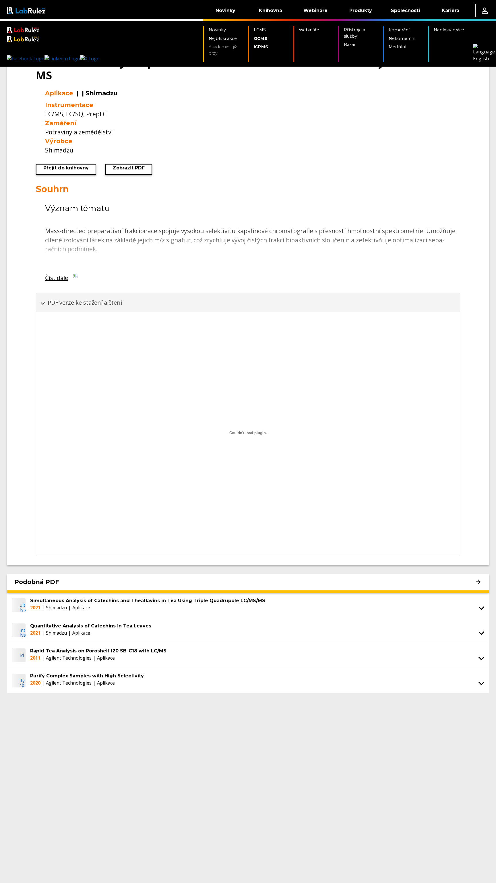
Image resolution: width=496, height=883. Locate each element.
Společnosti (405, 10)
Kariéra (450, 10)
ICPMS (261, 46)
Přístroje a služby (354, 33)
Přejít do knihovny (66, 168)
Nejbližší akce (223, 38)
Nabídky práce (449, 29)
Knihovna (270, 10)
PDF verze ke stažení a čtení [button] (85, 302)
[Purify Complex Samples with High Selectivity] (19, 680)
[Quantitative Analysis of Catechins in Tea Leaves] (19, 630)
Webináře (315, 10)
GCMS (260, 38)
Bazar (350, 44)
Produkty (360, 10)
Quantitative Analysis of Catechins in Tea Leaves (90, 626)
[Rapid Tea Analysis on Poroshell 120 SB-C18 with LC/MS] (19, 655)
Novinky (225, 10)
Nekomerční (402, 38)
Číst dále (56, 278)
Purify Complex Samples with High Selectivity (87, 676)
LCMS (260, 29)
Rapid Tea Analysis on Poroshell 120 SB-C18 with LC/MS (98, 651)
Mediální (397, 46)
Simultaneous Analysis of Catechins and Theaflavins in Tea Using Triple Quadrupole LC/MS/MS (147, 600)
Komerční (399, 29)
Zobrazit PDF (129, 168)
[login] (485, 10)
